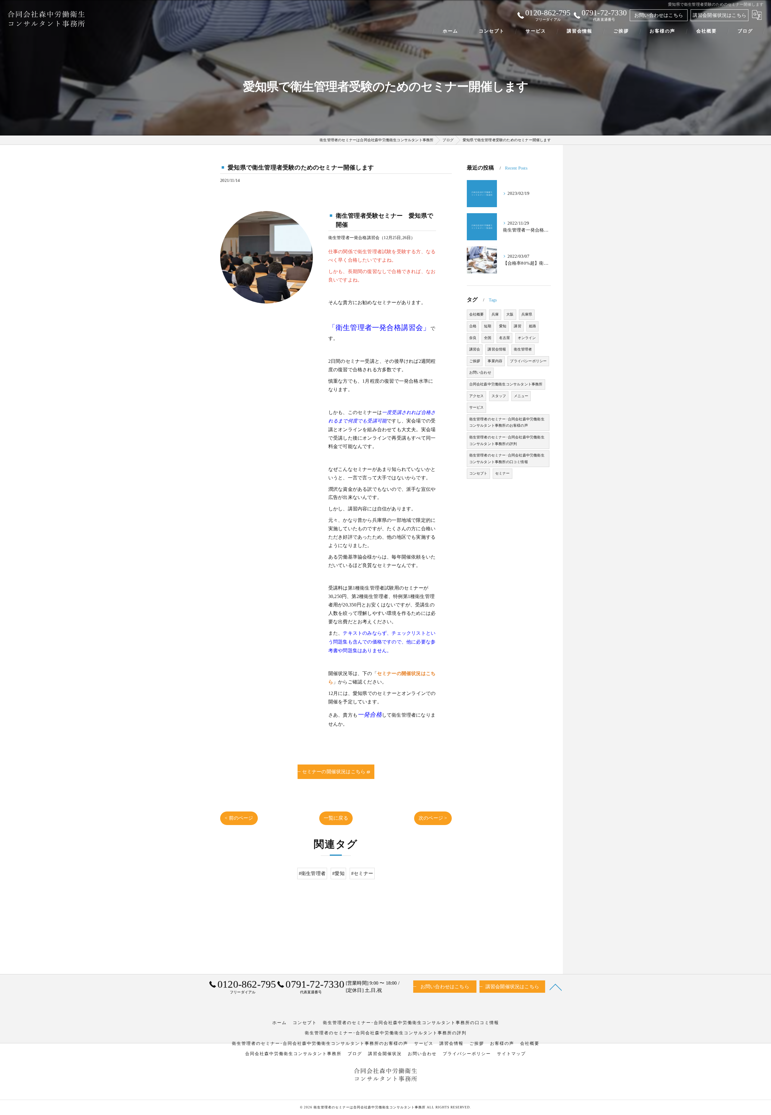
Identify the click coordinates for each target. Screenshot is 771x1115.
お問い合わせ (480, 372)
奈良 (472, 338)
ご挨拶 (474, 361)
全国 (487, 338)
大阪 (509, 314)
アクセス (476, 396)
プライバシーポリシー (528, 361)
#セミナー (362, 873)
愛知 (502, 326)
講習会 (474, 349)
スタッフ (499, 396)
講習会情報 (497, 349)
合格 (472, 326)
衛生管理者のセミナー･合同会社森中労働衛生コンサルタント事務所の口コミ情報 (507, 458)
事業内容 (495, 361)
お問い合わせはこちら (658, 15)
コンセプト (478, 473)
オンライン (527, 338)
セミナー (502, 473)
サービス (476, 407)
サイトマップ (511, 1053)
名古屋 (504, 338)
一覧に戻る (336, 818)
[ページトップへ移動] (556, 987)
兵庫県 (526, 314)
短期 (487, 326)
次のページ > (433, 818)
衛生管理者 (523, 349)
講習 (517, 326)
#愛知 (338, 873)
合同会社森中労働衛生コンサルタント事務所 (506, 384)
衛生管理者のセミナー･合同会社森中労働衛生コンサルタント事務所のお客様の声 (507, 422)
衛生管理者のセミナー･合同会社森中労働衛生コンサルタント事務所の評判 (507, 440)
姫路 (532, 326)
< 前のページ (239, 818)
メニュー (521, 396)
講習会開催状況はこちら (719, 15)
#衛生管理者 (312, 873)
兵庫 (495, 314)
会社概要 (476, 314)
